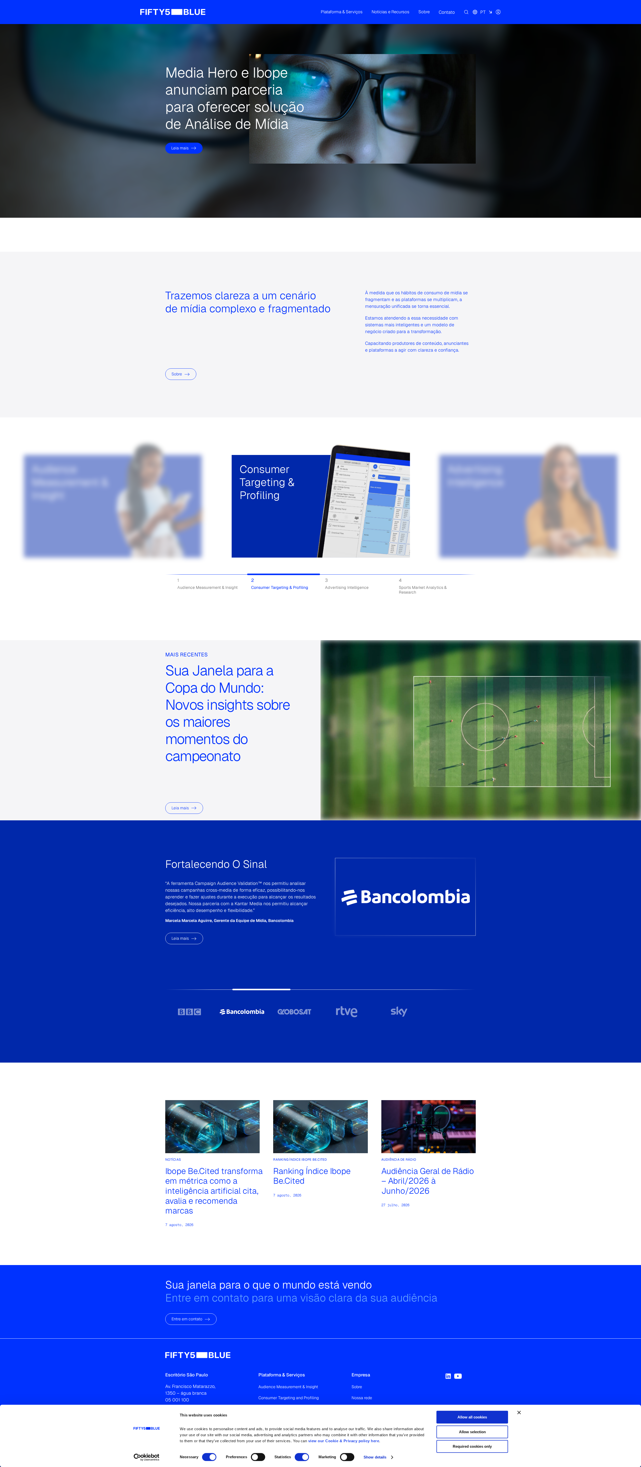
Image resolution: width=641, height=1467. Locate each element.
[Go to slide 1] (189, 1011)
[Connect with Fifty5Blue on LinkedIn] (448, 1376)
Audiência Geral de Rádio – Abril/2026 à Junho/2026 (427, 1181)
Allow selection (472, 1432)
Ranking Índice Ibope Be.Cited (312, 1176)
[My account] (498, 12)
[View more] (51, 523)
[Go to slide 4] (347, 1011)
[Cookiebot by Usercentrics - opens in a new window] (147, 1457)
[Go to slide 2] (242, 1011)
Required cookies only (472, 1446)
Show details (375, 1457)
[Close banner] (519, 1412)
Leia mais (180, 130)
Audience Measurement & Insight (288, 1386)
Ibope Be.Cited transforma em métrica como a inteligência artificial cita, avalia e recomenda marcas (214, 1190)
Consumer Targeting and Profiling (288, 1397)
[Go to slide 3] (294, 1011)
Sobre (177, 374)
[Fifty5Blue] (172, 12)
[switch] (258, 1457)
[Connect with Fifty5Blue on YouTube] (457, 1376)
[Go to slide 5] (399, 1011)
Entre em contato (187, 1319)
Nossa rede (362, 1397)
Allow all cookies (472, 1417)
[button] (342, 12)
